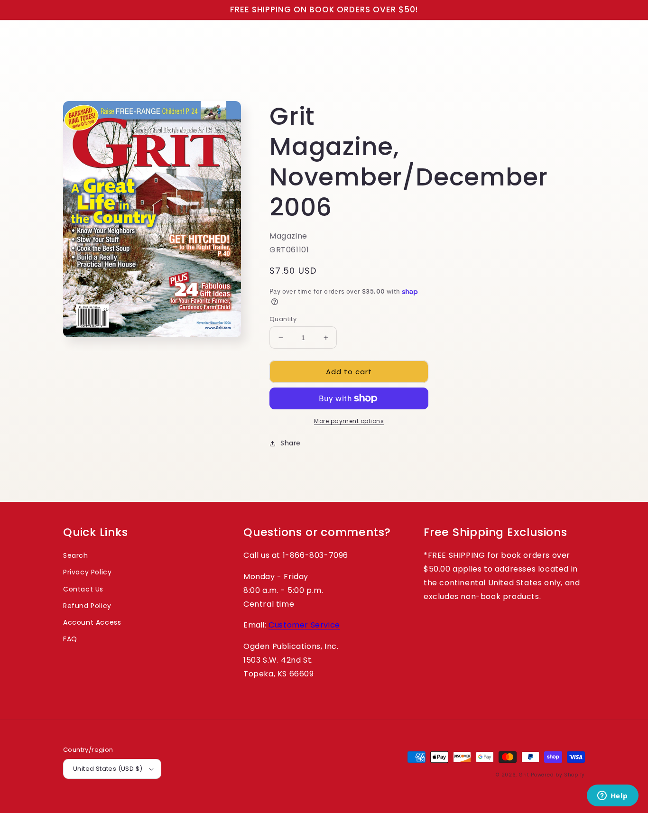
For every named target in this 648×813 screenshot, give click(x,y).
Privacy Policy (87, 572)
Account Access (92, 622)
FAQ (70, 639)
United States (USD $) (107, 768)
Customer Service (304, 624)
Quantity (282, 318)
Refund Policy (87, 605)
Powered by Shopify (558, 774)
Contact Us (83, 589)
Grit (524, 774)
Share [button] (290, 443)
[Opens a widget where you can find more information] (612, 796)
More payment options (349, 421)
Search (75, 555)
